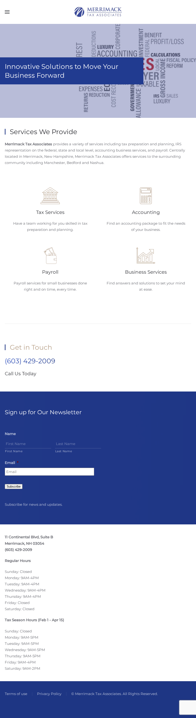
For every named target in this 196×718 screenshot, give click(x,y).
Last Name (63, 451)
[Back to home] (98, 12)
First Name (14, 451)
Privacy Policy (49, 693)
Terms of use (16, 693)
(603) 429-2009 (30, 361)
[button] (7, 12)
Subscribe (14, 486)
